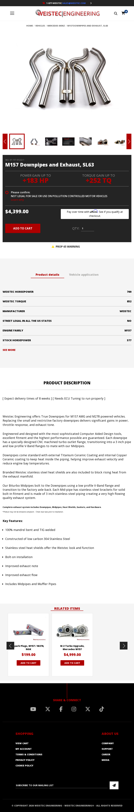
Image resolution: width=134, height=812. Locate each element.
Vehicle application (84, 274)
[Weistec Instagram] (74, 709)
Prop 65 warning (67, 246)
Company (108, 743)
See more (9, 350)
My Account (24, 748)
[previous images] (10, 645)
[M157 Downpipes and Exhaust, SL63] (67, 81)
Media (105, 760)
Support (107, 748)
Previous (5, 141)
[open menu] (12, 13)
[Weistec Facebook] (61, 709)
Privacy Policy (25, 760)
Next (128, 141)
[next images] (123, 645)
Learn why (17, 199)
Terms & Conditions (29, 754)
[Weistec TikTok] (101, 709)
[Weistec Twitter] (47, 709)
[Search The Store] (115, 13)
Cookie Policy (24, 765)
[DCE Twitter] (87, 709)
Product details (47, 274)
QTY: (75, 228)
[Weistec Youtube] (33, 709)
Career (106, 754)
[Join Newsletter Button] (114, 785)
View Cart (22, 743)
